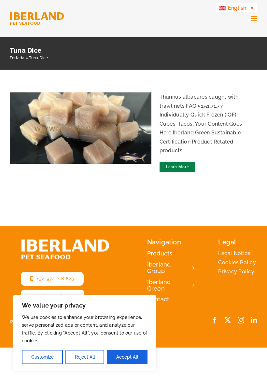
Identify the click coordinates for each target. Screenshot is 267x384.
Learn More (177, 167)
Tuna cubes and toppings (78, 129)
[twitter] (227, 320)
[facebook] (214, 320)
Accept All (127, 357)
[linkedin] (254, 320)
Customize (42, 357)
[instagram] (241, 320)
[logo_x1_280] (37, 14)
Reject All (85, 357)
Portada (17, 58)
